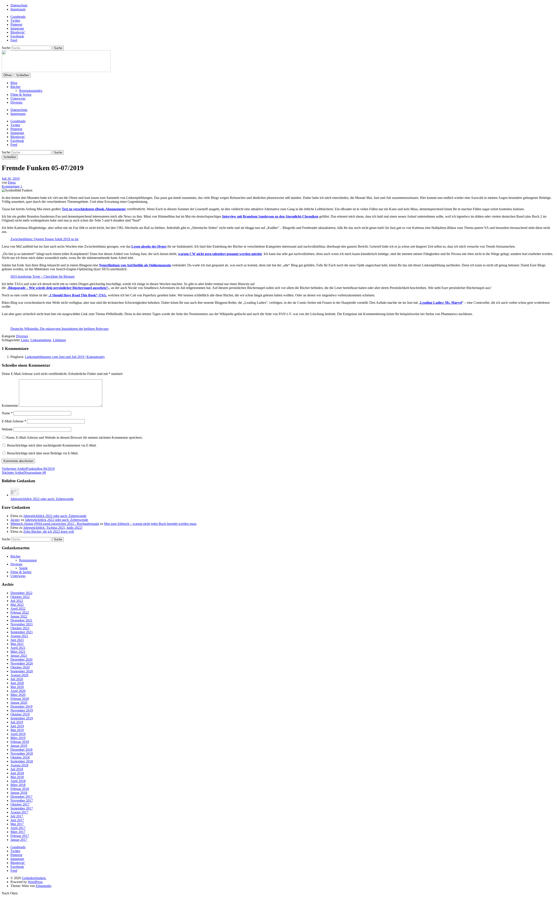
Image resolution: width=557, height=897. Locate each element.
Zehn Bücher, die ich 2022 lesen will (48, 531)
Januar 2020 (18, 702)
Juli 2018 (16, 769)
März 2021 (17, 651)
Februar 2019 (19, 742)
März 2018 (17, 785)
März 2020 (17, 695)
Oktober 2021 (20, 628)
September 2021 (21, 632)
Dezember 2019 (21, 706)
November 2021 (21, 624)
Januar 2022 (18, 616)
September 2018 (21, 761)
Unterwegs (17, 98)
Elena (12, 182)
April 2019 (17, 734)
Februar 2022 (19, 612)
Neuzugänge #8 (24, 472)
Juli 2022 (16, 601)
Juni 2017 (17, 820)
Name (7, 413)
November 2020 (21, 663)
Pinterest (16, 24)
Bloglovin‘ (17, 32)
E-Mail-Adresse (14, 421)
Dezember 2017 (21, 796)
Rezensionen (28, 560)
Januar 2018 (18, 793)
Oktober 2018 (20, 757)
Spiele (23, 568)
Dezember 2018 (21, 749)
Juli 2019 (16, 722)
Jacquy (15, 520)
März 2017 (17, 832)
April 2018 (17, 781)
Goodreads (17, 16)
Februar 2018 (19, 789)
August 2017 (19, 812)
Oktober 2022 (20, 597)
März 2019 (17, 738)
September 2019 (21, 718)
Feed (13, 40)
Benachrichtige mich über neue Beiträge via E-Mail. (42, 453)
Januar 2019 (18, 746)
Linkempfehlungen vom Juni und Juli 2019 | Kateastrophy (65, 357)
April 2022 (17, 608)
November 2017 (21, 800)
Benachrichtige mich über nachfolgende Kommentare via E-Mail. (52, 445)
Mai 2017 (17, 824)
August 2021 (19, 636)
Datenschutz (18, 5)
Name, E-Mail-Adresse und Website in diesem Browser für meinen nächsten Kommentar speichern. (74, 437)
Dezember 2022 (21, 593)
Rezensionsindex (30, 90)
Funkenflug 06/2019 (28, 468)
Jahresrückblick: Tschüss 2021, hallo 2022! (52, 527)
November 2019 (21, 710)
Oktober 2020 (20, 667)
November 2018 (21, 753)
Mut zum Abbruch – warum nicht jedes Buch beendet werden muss (150, 524)
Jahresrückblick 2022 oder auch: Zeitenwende (42, 499)
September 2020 (21, 671)
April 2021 (17, 648)
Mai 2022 (17, 604)
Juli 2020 (16, 679)
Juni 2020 (17, 683)
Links (25, 340)
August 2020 (19, 675)
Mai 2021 (17, 644)
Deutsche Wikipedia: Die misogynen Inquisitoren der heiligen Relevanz (59, 329)
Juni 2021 (17, 640)
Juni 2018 (17, 773)
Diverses (16, 102)
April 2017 (17, 828)
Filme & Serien (20, 94)
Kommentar (10, 405)
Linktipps (59, 340)
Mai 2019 (17, 730)
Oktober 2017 (20, 804)
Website (7, 429)
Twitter (15, 20)
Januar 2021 (18, 655)
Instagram (17, 28)
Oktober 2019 (20, 714)
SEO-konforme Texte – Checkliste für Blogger (42, 276)
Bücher (15, 87)
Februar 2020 (19, 698)
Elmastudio (43, 886)
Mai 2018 (17, 777)
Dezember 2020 (21, 659)
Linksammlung (40, 340)
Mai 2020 (17, 687)
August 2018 (19, 765)
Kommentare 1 (12, 186)
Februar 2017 (19, 836)
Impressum (17, 9)
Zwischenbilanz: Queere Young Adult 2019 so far (44, 239)
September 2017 (21, 808)
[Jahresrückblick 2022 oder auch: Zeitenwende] (14, 495)
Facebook (17, 36)
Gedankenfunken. (34, 878)
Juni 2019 (17, 726)
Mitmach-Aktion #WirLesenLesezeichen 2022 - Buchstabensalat (54, 524)
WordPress (35, 882)
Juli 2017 (16, 816)
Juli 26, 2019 (11, 178)
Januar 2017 (18, 840)
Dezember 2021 (21, 620)
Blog (13, 83)
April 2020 (17, 691)
